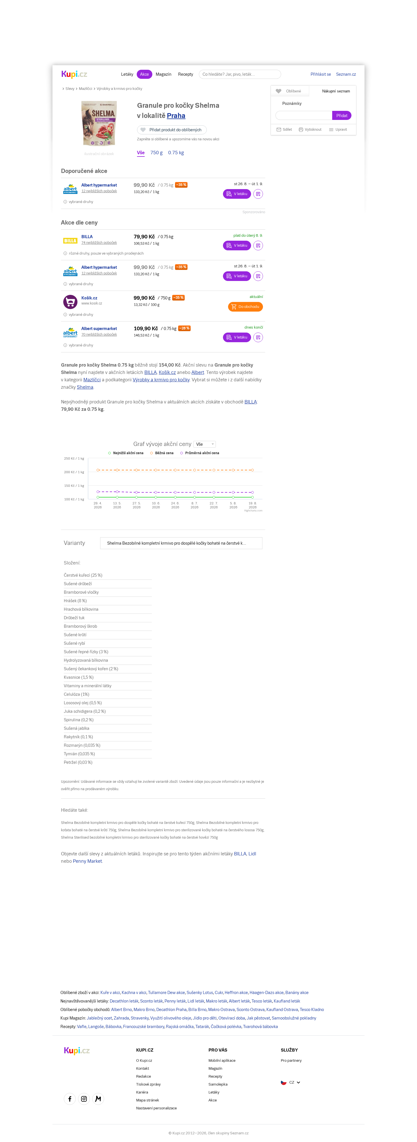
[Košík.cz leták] (71, 302)
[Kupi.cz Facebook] (70, 1100)
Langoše (96, 1026)
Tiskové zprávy (148, 1084)
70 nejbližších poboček (99, 335)
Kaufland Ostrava (282, 1009)
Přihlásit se (321, 74)
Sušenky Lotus (200, 992)
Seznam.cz (346, 74)
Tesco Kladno (312, 1009)
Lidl (252, 853)
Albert (197, 372)
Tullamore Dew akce (166, 992)
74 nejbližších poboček (99, 243)
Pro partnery (291, 1060)
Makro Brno (144, 1009)
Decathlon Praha (171, 1009)
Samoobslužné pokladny (294, 1018)
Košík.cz (167, 372)
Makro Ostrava (221, 1009)
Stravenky (140, 1018)
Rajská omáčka (180, 1026)
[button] (258, 194)
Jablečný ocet (99, 1018)
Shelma (85, 387)
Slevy (70, 88)
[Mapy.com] (98, 1100)
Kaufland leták (287, 1001)
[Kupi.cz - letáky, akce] (74, 75)
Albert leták (239, 1001)
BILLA (150, 372)
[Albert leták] (71, 189)
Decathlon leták (124, 1001)
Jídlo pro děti (205, 1018)
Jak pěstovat (258, 1018)
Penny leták (175, 1001)
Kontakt (142, 1068)
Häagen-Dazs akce (267, 992)
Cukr (219, 992)
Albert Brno (121, 1009)
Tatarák (202, 1026)
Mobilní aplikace (221, 1060)
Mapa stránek (147, 1100)
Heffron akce (236, 992)
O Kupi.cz (144, 1060)
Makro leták (216, 1001)
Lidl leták (196, 1001)
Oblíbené (293, 91)
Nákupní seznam (336, 91)
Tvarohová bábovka (260, 1026)
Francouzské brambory (143, 1026)
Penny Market (87, 861)
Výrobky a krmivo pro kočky (119, 88)
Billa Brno (197, 1009)
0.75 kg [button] (176, 153)
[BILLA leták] (71, 241)
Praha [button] (176, 115)
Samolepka (218, 1084)
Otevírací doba (231, 1018)
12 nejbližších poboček (99, 191)
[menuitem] (181, 543)
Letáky (127, 74)
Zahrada (121, 1018)
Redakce (143, 1076)
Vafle (82, 1026)
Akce (144, 74)
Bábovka (113, 1026)
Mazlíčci (85, 88)
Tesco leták (262, 1001)
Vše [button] (141, 153)
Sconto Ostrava (251, 1009)
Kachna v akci (134, 992)
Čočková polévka (226, 1026)
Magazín (163, 74)
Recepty (185, 74)
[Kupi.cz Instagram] (84, 1100)
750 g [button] (156, 153)
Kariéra (142, 1092)
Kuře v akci (110, 992)
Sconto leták (151, 1001)
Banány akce (297, 992)
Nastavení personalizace (156, 1108)
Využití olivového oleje (170, 1018)
